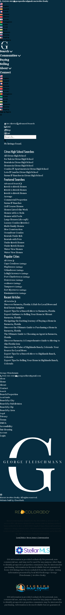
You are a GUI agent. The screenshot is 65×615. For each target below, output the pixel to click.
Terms (3, 419)
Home (3, 381)
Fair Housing (6, 429)
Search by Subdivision (11, 403)
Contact (4, 388)
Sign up (3, 40)
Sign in (8, 40)
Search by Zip (7, 407)
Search (4, 51)
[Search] (5, 140)
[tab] (32, 126)
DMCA (3, 423)
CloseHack (19, 500)
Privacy (4, 416)
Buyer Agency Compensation (38, 538)
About (4, 68)
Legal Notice (21, 538)
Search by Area (7, 410)
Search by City (7, 400)
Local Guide (5, 397)
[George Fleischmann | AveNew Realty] (32, 491)
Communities (8, 55)
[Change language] (2, 4)
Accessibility (6, 426)
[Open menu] (1, 114)
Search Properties (9, 394)
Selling (4, 63)
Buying (4, 59)
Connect (5, 72)
